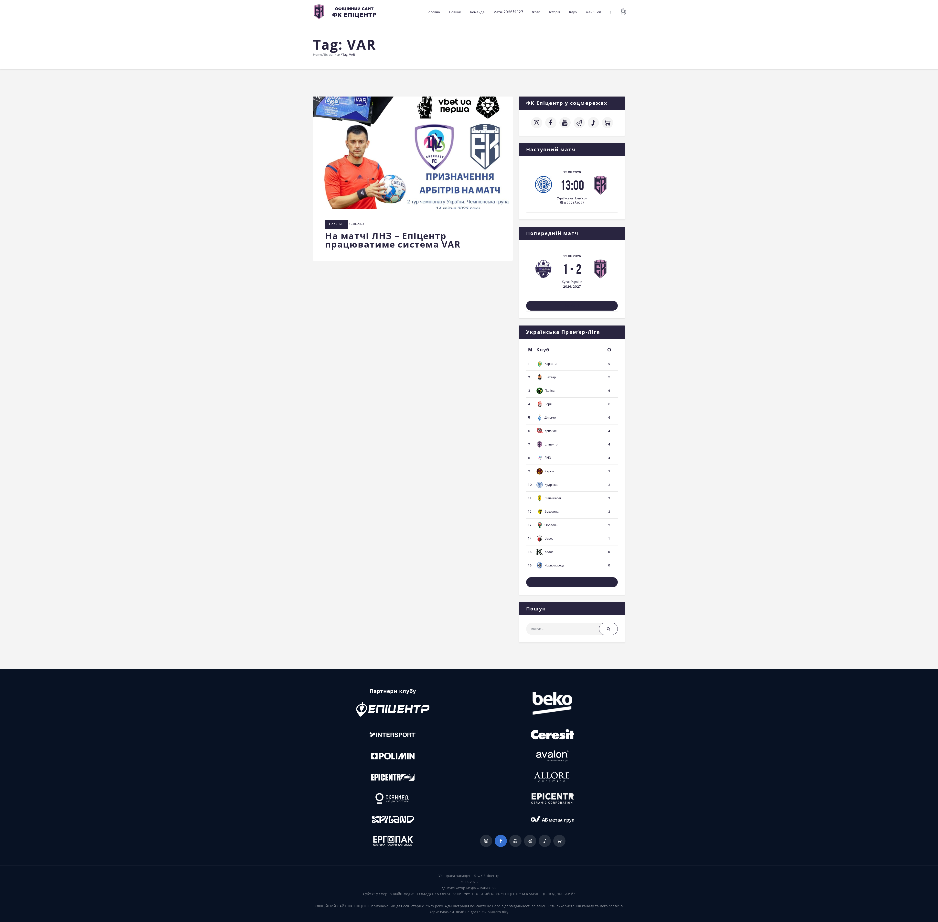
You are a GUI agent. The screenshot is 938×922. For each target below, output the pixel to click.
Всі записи (332, 54)
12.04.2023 (356, 224)
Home (317, 54)
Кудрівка (550, 484)
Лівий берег (552, 498)
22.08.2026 (572, 256)
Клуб (542, 349)
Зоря (548, 404)
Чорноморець (554, 565)
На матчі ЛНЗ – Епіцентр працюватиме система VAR (392, 240)
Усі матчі (572, 305)
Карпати (550, 363)
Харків (549, 471)
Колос (549, 552)
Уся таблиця (572, 582)
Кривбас (550, 431)
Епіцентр (550, 444)
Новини (335, 224)
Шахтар (550, 377)
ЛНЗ (547, 458)
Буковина (551, 511)
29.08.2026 (572, 172)
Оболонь (550, 525)
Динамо (550, 417)
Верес (549, 538)
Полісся (550, 390)
